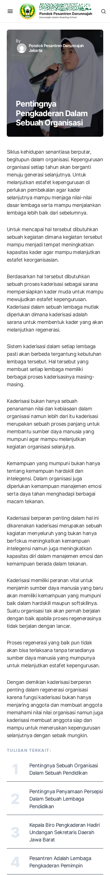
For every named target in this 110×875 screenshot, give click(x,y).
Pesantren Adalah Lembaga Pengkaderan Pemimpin (60, 862)
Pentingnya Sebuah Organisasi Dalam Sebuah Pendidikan (63, 769)
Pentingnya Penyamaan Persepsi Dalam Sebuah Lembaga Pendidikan (66, 798)
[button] (10, 11)
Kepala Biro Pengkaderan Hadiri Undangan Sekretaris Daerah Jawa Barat (64, 832)
